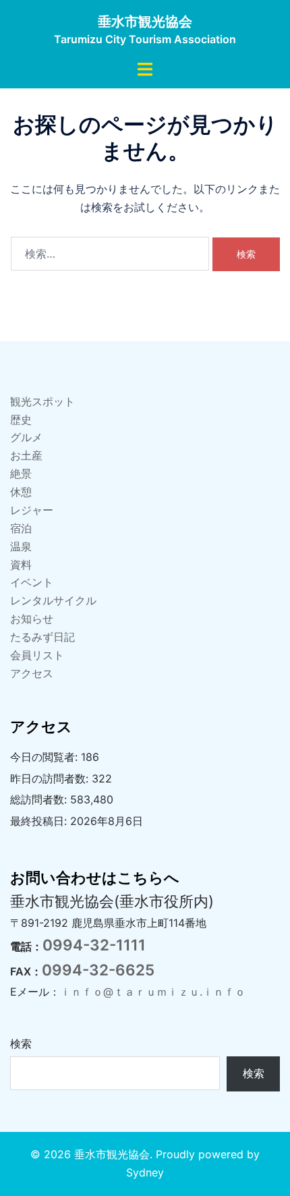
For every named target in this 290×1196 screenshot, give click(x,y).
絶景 (21, 473)
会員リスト (37, 655)
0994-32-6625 (98, 970)
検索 (21, 1043)
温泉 (21, 546)
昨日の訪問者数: (51, 778)
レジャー (31, 510)
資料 (21, 564)
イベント (31, 582)
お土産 (26, 455)
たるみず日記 (42, 637)
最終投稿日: (40, 821)
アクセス (31, 673)
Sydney (145, 1172)
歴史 (21, 419)
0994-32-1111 (94, 945)
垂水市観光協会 (145, 21)
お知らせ (31, 618)
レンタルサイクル (53, 600)
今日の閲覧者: (45, 757)
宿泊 (21, 528)
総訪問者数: (40, 799)
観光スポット (42, 401)
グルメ (26, 437)
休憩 (21, 492)
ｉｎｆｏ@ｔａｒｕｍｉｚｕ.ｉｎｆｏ (152, 991)
